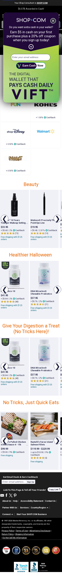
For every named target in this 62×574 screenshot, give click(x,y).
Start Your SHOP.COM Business (32, 514)
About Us (6, 501)
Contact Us (50, 501)
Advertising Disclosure (39, 531)
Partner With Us (9, 508)
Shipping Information (24, 534)
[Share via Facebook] (6, 495)
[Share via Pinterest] (15, 496)
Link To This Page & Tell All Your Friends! (24, 489)
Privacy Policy (8, 531)
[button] (40, 507)
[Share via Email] (2, 496)
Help (15, 501)
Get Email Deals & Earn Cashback (20, 477)
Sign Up (30, 482)
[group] (14, 219)
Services (24, 508)
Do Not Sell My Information (15, 538)
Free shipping (7, 455)
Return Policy (8, 534)
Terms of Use (22, 531)
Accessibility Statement (32, 501)
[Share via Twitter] (11, 496)
